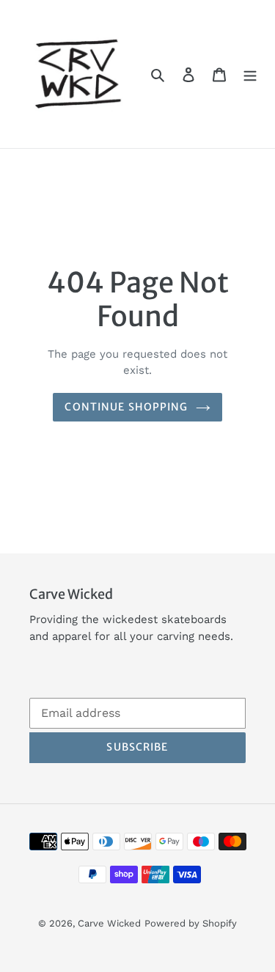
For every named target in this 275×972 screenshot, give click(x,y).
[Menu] (250, 74)
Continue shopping (126, 406)
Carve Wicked (109, 923)
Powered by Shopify (190, 923)
